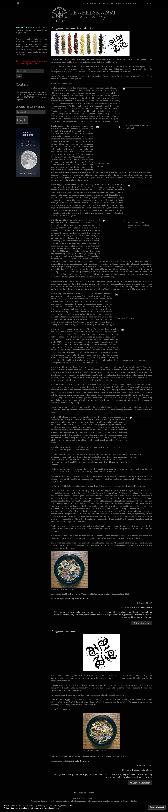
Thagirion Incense (63, 631)
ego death (100, 612)
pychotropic (129, 615)
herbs (86, 615)
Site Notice (78, 793)
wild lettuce (140, 615)
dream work (118, 615)
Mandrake (131, 3)
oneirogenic (89, 612)
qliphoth (108, 612)
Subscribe (22, 120)
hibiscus (116, 612)
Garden (120, 3)
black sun (138, 777)
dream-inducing (68, 612)
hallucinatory (68, 615)
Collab (101, 3)
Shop (148, 3)
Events (110, 3)
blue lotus (148, 617)
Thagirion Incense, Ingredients (72, 28)
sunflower (79, 615)
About (93, 3)
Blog (85, 3)
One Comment (143, 623)
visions (140, 617)
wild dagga (107, 615)
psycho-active (96, 615)
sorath (131, 612)
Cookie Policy (54, 808)
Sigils (141, 3)
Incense (148, 607)
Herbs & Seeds (138, 607)
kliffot (134, 617)
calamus (80, 612)
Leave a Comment (141, 783)
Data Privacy (89, 793)
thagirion (126, 617)
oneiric (149, 615)
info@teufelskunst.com (79, 598)
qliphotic (124, 612)
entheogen (140, 612)
